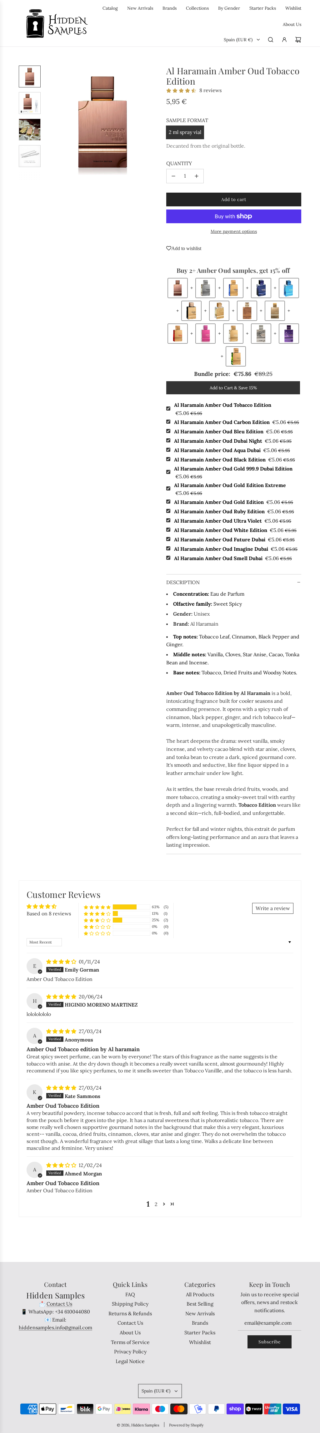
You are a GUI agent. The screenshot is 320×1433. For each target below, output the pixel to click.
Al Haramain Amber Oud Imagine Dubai (236, 549)
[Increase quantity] (196, 176)
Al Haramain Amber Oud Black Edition (234, 459)
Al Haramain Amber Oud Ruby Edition (234, 511)
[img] (62, 961)
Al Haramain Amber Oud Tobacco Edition (222, 409)
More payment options (234, 231)
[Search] (271, 40)
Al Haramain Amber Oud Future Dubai (234, 539)
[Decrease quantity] (173, 176)
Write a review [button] (273, 908)
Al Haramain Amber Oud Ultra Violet (232, 521)
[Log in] (284, 40)
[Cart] (298, 40)
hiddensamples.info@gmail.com (55, 1327)
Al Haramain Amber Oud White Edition (235, 530)
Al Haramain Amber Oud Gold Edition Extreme (230, 489)
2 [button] (156, 1204)
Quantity (179, 163)
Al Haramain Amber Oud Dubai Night (233, 441)
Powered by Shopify (186, 1425)
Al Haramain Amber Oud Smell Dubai (233, 558)
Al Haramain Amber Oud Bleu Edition (233, 431)
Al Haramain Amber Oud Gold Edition (233, 502)
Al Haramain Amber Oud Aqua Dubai (232, 450)
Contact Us (59, 1304)
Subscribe (269, 1342)
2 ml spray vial (185, 132)
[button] (50, 123)
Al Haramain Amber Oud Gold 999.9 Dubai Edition (233, 472)
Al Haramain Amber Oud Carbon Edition (236, 422)
